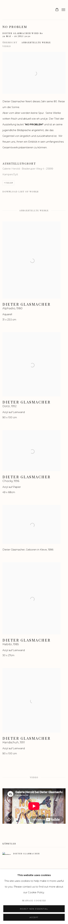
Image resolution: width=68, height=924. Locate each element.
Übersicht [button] (9, 42)
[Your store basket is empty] (57, 9)
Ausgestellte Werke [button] (36, 42)
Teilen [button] (9, 183)
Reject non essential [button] (34, 909)
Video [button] (6, 46)
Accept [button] (34, 917)
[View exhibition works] (34, 55)
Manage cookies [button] (34, 900)
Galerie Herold (10, 9)
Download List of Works (20, 191)
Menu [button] (63, 9)
